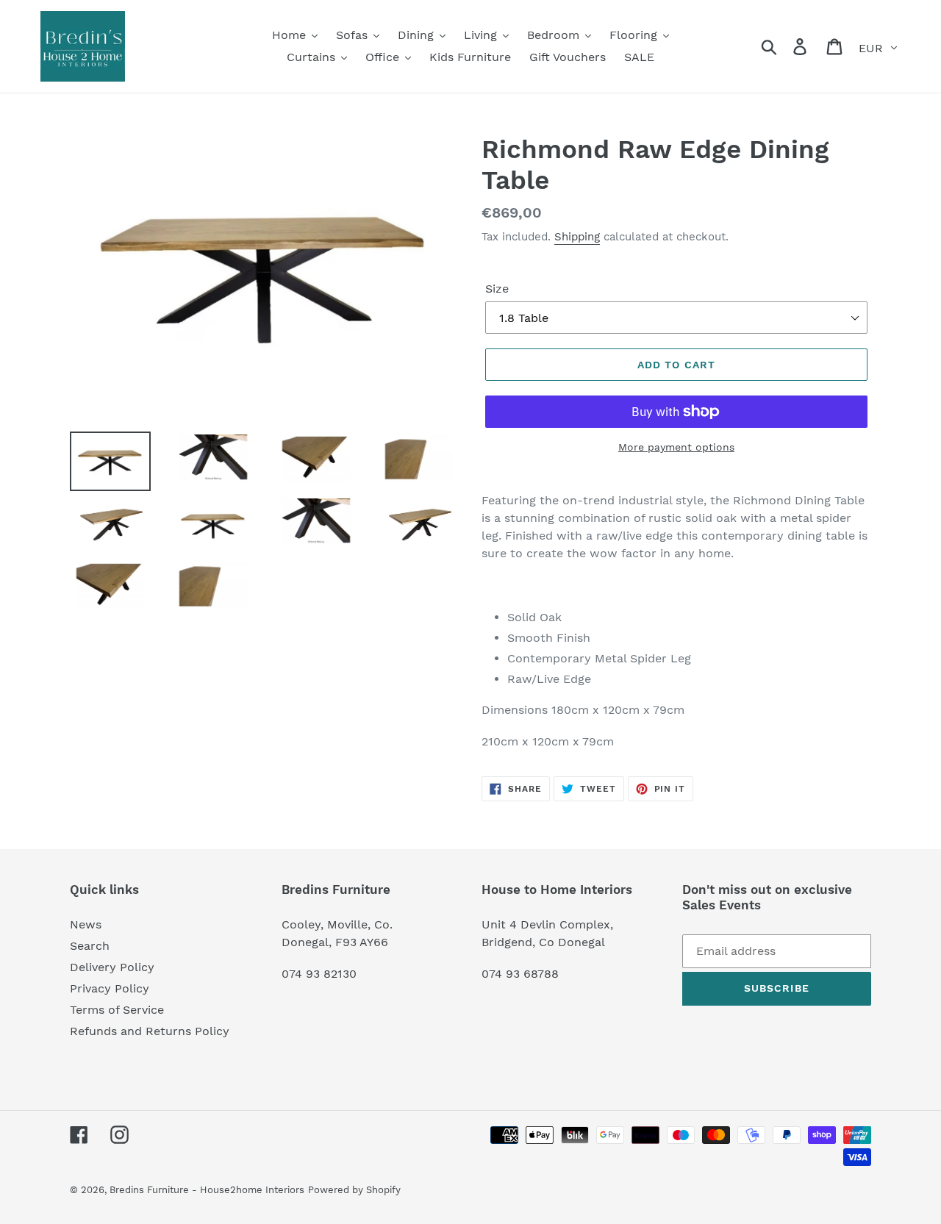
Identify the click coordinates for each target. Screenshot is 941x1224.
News (85, 924)
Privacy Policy (109, 988)
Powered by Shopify (354, 1189)
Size (497, 289)
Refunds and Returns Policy (149, 1031)
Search (90, 946)
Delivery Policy (112, 967)
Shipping (577, 236)
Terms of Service (117, 1010)
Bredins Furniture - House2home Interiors (207, 1189)
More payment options (676, 447)
